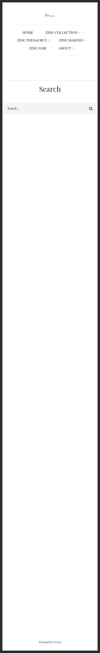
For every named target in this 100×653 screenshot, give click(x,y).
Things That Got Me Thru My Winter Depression (41, 500)
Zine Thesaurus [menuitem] (32, 40)
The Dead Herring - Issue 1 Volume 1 (32, 506)
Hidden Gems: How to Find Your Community (38, 523)
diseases (48, 328)
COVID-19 (12, 187)
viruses (9, 235)
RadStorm (50, 611)
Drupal (57, 642)
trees (9, 328)
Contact (50, 603)
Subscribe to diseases (6, 373)
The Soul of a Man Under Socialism (31, 512)
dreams (27, 328)
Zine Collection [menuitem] (61, 32)
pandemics (12, 241)
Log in (13, 432)
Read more (22, 351)
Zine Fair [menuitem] (37, 48)
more (84, 545)
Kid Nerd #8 (13, 529)
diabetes (10, 193)
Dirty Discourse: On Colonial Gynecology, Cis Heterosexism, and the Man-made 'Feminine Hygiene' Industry (50, 480)
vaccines (10, 229)
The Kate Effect (15, 518)
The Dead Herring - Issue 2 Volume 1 (32, 494)
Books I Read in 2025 (20, 535)
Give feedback (14, 148)
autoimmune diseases (20, 223)
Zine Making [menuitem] (71, 40)
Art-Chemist (13, 489)
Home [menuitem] (28, 32)
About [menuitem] (64, 48)
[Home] (50, 15)
